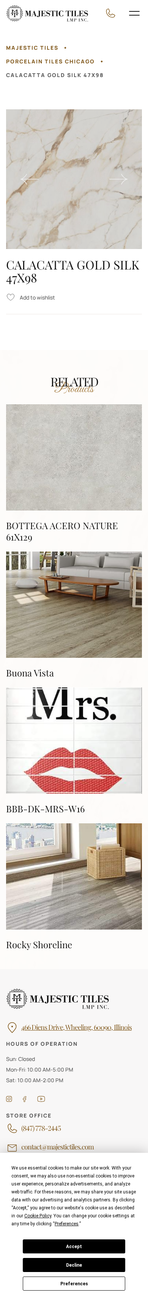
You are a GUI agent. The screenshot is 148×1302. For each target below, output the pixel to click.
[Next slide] (118, 179)
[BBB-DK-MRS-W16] (74, 750)
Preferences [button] (67, 1223)
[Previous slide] (29, 179)
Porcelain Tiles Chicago (50, 61)
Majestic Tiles (32, 47)
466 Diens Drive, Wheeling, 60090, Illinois (76, 1027)
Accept (74, 1246)
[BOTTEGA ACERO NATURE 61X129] (74, 473)
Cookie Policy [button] (37, 1215)
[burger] (134, 13)
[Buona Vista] (74, 615)
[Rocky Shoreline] (74, 886)
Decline (74, 1265)
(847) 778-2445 (41, 1128)
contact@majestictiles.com (57, 1147)
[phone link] (112, 13)
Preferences (74, 1283)
